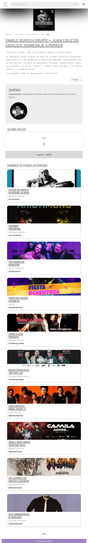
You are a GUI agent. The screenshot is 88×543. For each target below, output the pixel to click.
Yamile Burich (27, 94)
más (48, 34)
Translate (76, 80)
